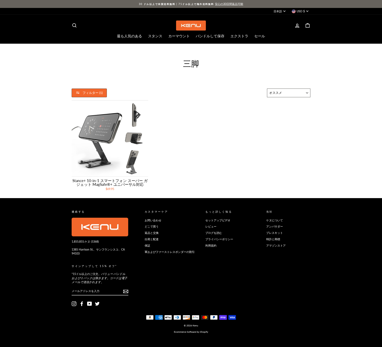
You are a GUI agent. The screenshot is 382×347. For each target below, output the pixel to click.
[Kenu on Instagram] (74, 303)
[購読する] (125, 291)
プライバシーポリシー (219, 239)
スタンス (155, 36)
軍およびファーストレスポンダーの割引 (170, 252)
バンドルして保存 (210, 36)
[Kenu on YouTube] (89, 303)
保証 (147, 245)
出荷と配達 (152, 239)
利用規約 (210, 245)
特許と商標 (273, 239)
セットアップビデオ (217, 220)
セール (259, 36)
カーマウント (179, 36)
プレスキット (274, 232)
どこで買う (152, 226)
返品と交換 (152, 232)
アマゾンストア (276, 245)
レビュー (210, 226)
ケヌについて (274, 220)
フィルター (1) (92, 92)
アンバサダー (274, 226)
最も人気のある (129, 36)
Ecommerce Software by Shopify (191, 331)
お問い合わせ (153, 220)
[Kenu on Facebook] (81, 303)
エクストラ (239, 36)
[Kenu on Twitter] (97, 303)
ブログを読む (213, 232)
